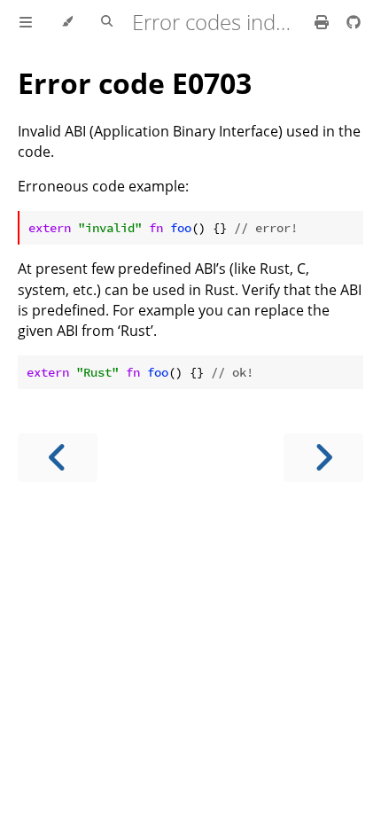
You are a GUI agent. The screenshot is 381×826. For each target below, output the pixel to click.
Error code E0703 (135, 83)
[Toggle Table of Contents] (25, 22)
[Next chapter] (323, 457)
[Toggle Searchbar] (107, 22)
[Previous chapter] (57, 457)
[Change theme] (67, 22)
